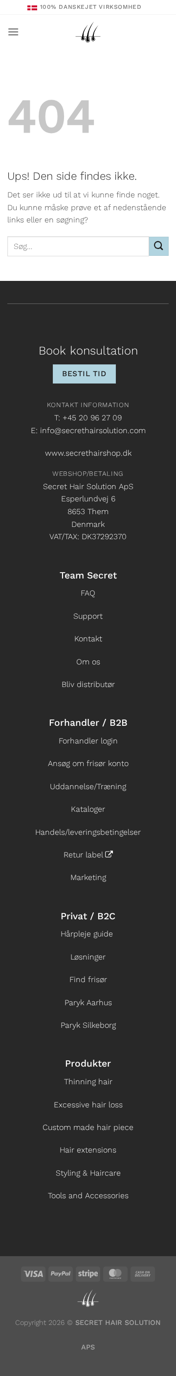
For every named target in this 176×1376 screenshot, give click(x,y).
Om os (88, 661)
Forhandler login (88, 740)
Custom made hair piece (88, 1127)
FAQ (88, 593)
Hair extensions (88, 1150)
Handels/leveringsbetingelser (88, 832)
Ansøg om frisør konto (88, 763)
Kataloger (88, 809)
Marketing (88, 877)
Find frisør (88, 979)
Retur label (83, 854)
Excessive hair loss (88, 1104)
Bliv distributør (88, 684)
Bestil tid (84, 373)
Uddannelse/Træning (88, 786)
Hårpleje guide (87, 933)
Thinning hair (88, 1081)
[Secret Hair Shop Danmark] (88, 32)
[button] (13, 32)
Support (88, 616)
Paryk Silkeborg (88, 1025)
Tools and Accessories (88, 1195)
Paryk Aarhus (88, 1002)
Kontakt (88, 638)
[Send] (159, 246)
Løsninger (88, 957)
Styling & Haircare (88, 1173)
